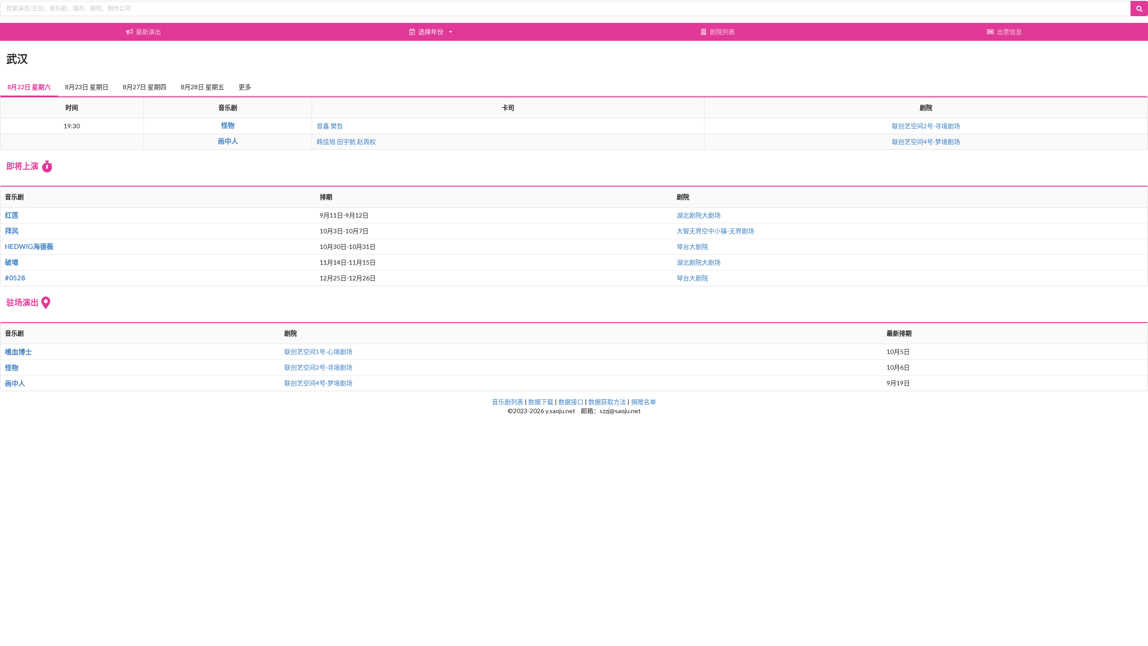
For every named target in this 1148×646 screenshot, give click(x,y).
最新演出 (148, 31)
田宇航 (346, 141)
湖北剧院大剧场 (699, 215)
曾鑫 (323, 126)
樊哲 (336, 126)
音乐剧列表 (507, 402)
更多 (245, 87)
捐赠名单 (643, 402)
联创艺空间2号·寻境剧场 (926, 126)
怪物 (228, 125)
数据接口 (570, 402)
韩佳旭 (326, 141)
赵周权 (366, 141)
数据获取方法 (607, 402)
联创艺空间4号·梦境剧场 (926, 141)
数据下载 (540, 402)
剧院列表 (722, 31)
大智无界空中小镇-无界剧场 (715, 231)
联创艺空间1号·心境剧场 (318, 351)
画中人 (228, 141)
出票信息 (1009, 31)
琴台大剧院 (692, 246)
